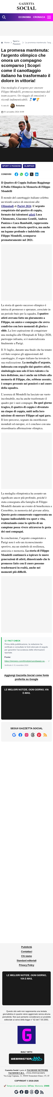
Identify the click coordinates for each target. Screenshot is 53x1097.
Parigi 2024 (24, 206)
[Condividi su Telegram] (26, 174)
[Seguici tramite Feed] (45, 735)
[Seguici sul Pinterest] (39, 735)
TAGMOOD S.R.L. (16, 1072)
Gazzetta (26, 6)
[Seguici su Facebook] (20, 735)
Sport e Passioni (16, 42)
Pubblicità (26, 947)
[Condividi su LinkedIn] (36, 174)
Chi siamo (26, 956)
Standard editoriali (26, 960)
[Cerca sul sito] (4, 17)
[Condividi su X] (31, 174)
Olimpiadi (29, 166)
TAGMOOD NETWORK (37, 1070)
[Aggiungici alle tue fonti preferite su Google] (14, 735)
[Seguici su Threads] (33, 735)
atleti (32, 214)
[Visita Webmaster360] (26, 1059)
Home (7, 42)
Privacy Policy (26, 965)
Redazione (20, 105)
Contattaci (26, 951)
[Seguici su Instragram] (26, 735)
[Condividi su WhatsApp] (21, 174)
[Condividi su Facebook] (16, 174)
